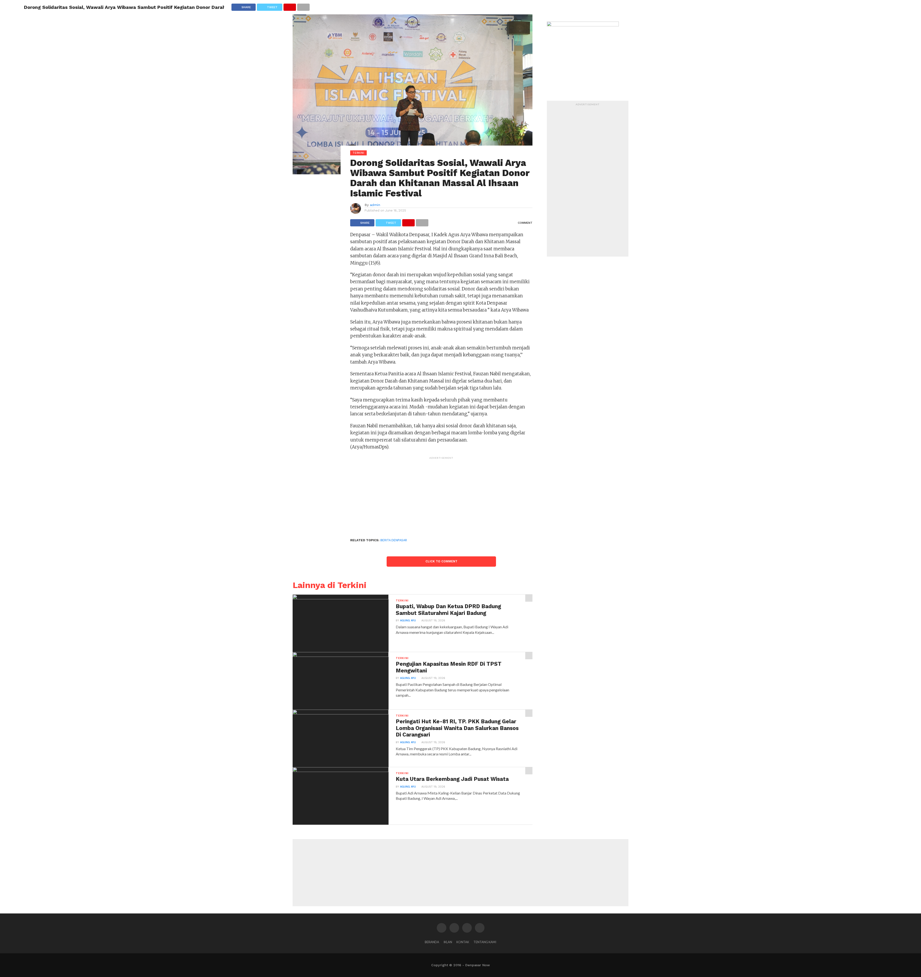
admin (375, 205)
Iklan (447, 942)
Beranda (432, 942)
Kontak (462, 942)
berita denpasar (393, 540)
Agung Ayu (408, 620)
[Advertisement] (441, 495)
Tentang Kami (484, 942)
